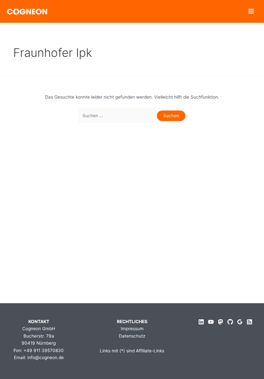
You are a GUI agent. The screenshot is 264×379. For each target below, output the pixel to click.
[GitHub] (230, 322)
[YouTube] (211, 322)
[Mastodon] (220, 322)
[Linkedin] (201, 322)
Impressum (132, 328)
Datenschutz (132, 336)
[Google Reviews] (240, 322)
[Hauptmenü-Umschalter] (251, 11)
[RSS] (249, 322)
